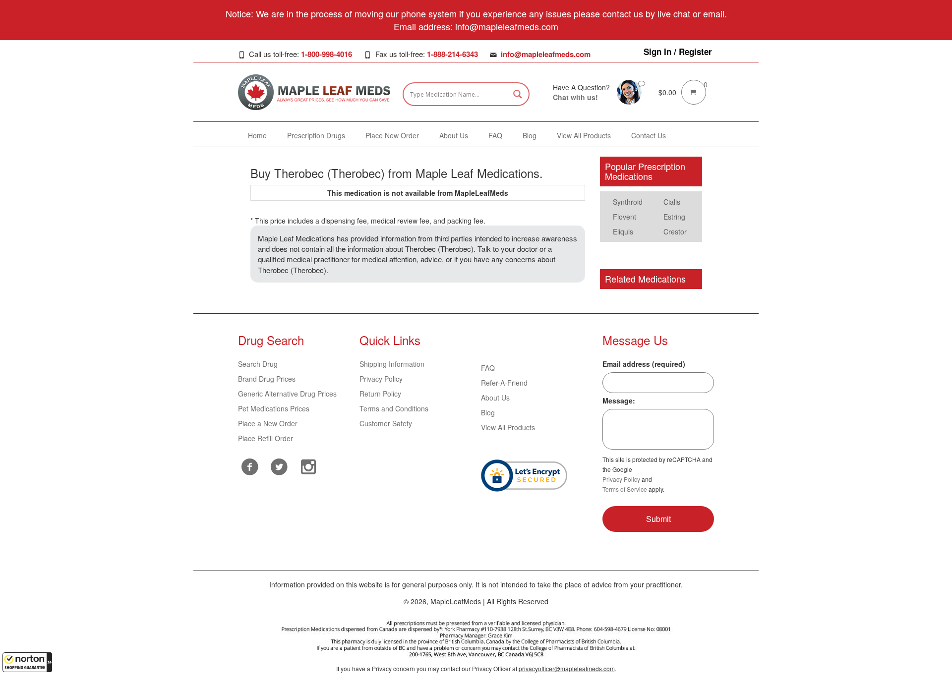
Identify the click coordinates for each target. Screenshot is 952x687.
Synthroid (628, 202)
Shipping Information (391, 364)
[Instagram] (309, 465)
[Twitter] (279, 465)
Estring (674, 217)
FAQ (488, 368)
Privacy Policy (381, 379)
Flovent (624, 217)
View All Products (508, 427)
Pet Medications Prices (273, 408)
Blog (488, 412)
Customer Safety (385, 423)
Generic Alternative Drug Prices (287, 394)
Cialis (671, 202)
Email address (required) (643, 364)
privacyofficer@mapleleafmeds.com (567, 668)
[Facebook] (250, 466)
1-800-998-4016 (326, 54)
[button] (27, 662)
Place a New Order (268, 423)
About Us (495, 397)
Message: (618, 400)
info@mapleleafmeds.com (546, 54)
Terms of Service (624, 489)
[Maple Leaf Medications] (629, 91)
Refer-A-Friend (504, 383)
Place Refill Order (265, 438)
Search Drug (258, 364)
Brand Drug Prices (267, 379)
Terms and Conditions (393, 408)
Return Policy (380, 394)
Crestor (675, 231)
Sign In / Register (678, 51)
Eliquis (623, 231)
